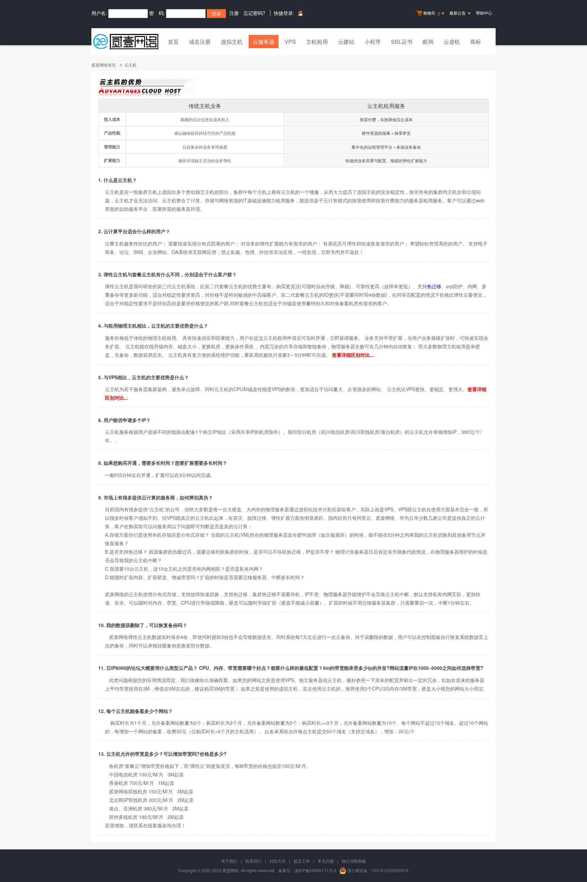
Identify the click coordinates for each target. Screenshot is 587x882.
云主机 (130, 65)
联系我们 (253, 861)
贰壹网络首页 (103, 65)
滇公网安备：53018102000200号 (378, 870)
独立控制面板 (354, 861)
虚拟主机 (232, 41)
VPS (290, 41)
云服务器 (263, 41)
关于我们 (229, 861)
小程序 (372, 41)
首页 (173, 41)
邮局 (428, 41)
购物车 (431, 13)
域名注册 (200, 41)
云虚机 (452, 41)
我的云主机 (227, 534)
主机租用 (317, 41)
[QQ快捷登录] (300, 13)
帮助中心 (484, 13)
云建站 (346, 41)
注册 (234, 13)
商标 (475, 41)
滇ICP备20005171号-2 (315, 870)
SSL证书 (401, 41)
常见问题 (326, 861)
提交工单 (302, 861)
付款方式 (277, 861)
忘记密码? (254, 13)
